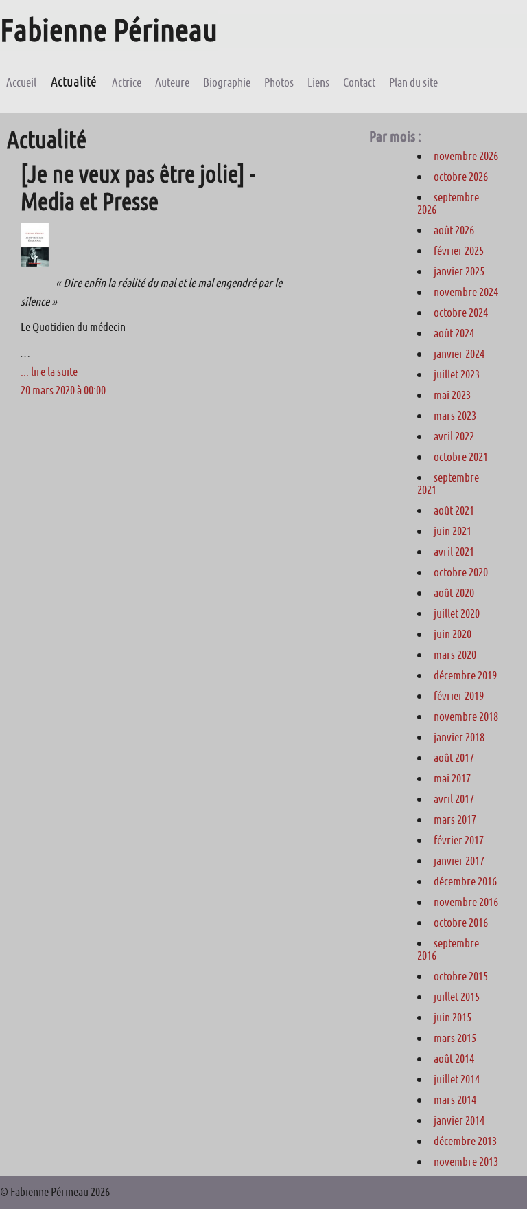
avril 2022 (454, 436)
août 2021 (454, 510)
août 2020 (454, 592)
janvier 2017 (459, 860)
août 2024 (454, 333)
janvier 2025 (459, 271)
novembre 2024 (466, 292)
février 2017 (459, 840)
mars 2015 (455, 1038)
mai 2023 (452, 395)
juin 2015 (452, 1017)
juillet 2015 (457, 996)
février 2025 (459, 250)
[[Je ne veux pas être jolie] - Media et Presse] (35, 262)
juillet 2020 (457, 613)
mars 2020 (455, 654)
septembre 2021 (448, 483)
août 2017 (454, 757)
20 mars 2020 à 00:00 (63, 390)
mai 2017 (452, 778)
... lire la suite (49, 371)
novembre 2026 (466, 155)
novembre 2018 (466, 716)
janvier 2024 (459, 353)
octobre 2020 (461, 572)
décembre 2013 (465, 1141)
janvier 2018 (459, 737)
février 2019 (459, 695)
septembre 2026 (448, 203)
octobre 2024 (461, 312)
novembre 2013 (466, 1161)
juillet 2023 (457, 374)
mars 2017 (455, 819)
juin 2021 (452, 531)
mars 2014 (455, 1099)
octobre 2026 (461, 176)
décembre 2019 (465, 675)
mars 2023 (455, 415)
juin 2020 (452, 634)
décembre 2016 (465, 881)
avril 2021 (454, 551)
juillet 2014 (457, 1079)
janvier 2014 (459, 1120)
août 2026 (454, 230)
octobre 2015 (461, 976)
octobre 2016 (461, 922)
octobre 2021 (461, 456)
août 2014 (454, 1058)
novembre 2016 (466, 901)
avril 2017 (454, 798)
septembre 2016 (448, 949)
